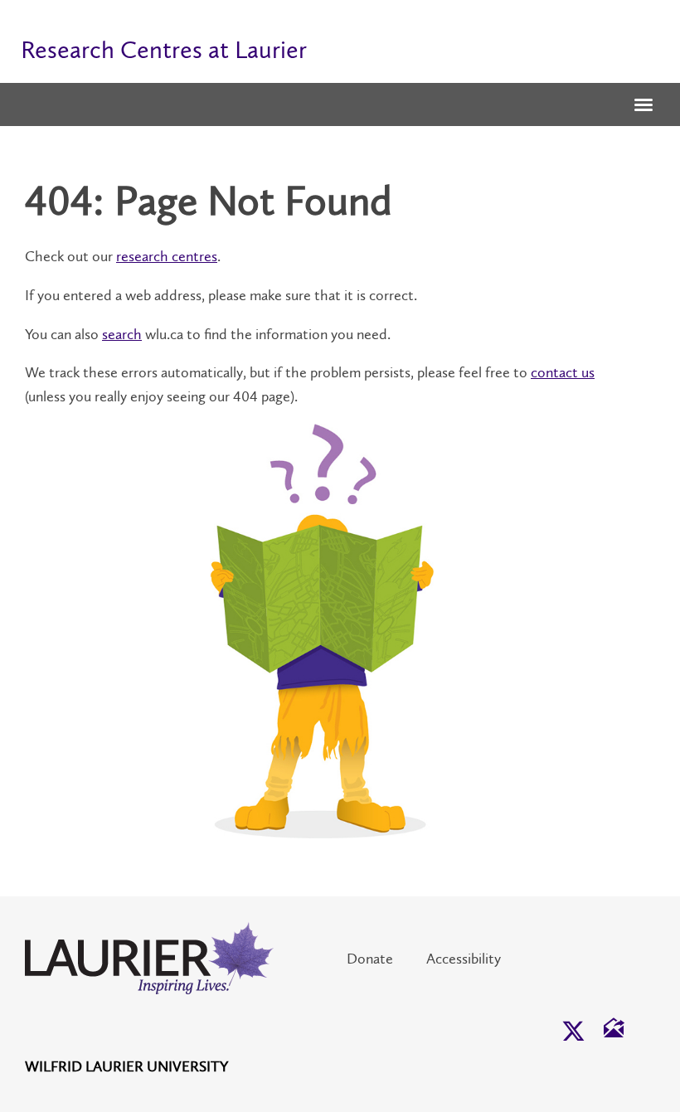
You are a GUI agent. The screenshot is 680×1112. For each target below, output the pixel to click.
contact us (563, 372)
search (122, 334)
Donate (370, 958)
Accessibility (463, 958)
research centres (166, 256)
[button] (643, 106)
